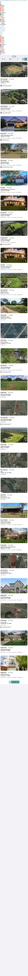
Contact (1, 34)
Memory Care (2, 28)
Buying (1, 33)
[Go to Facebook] (0, 1)
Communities (2, 30)
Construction (2, 29)
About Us (2, 26)
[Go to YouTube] (0, 2)
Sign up (1, 21)
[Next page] (26, 59)
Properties (2, 27)
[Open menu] (0, 54)
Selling (1, 32)
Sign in (4, 21)
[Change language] (1, 4)
